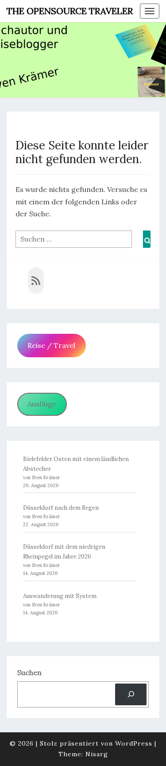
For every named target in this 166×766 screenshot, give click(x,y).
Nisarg (96, 754)
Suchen (29, 672)
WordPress (133, 743)
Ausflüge (41, 403)
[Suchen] (131, 694)
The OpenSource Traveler (70, 10)
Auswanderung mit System (60, 596)
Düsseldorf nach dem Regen (61, 508)
